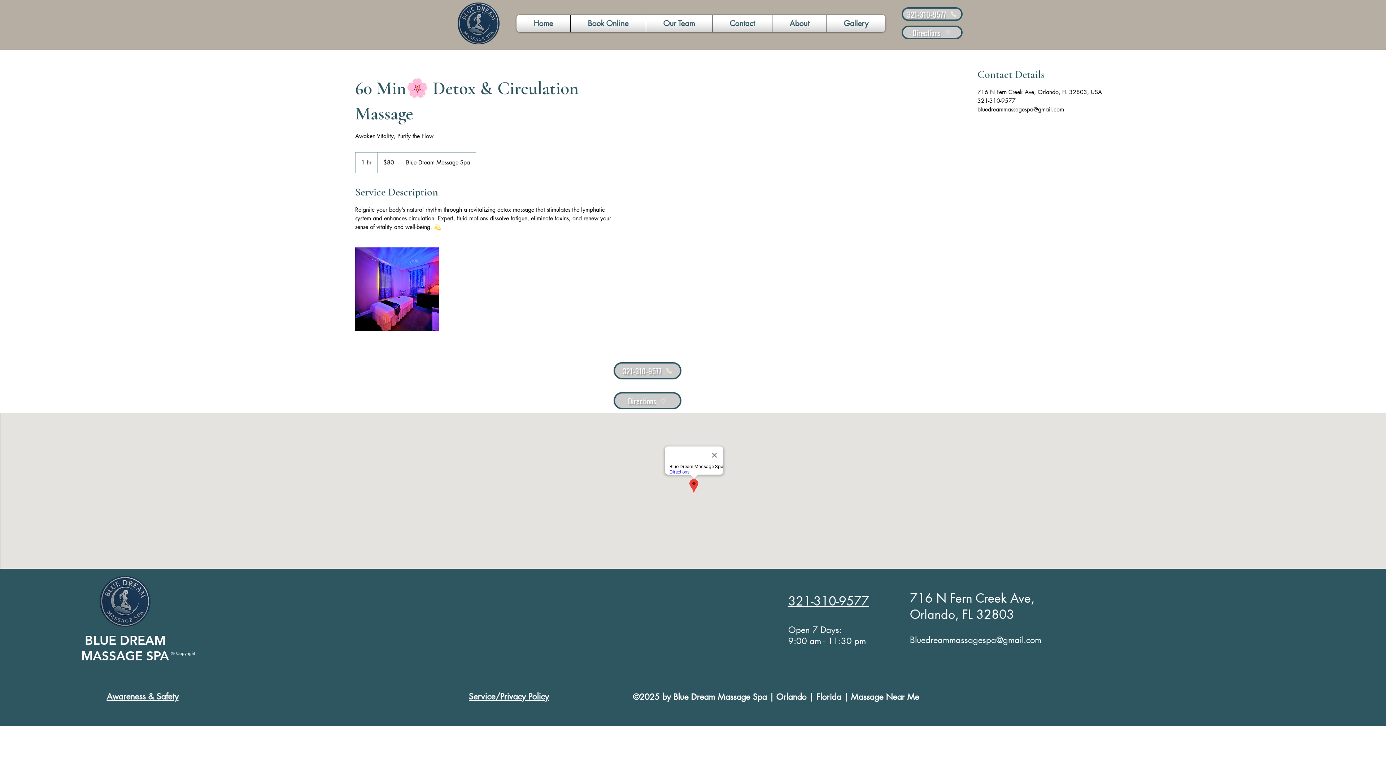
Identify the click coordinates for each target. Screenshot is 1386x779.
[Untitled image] (397, 289)
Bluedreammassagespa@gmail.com (975, 640)
